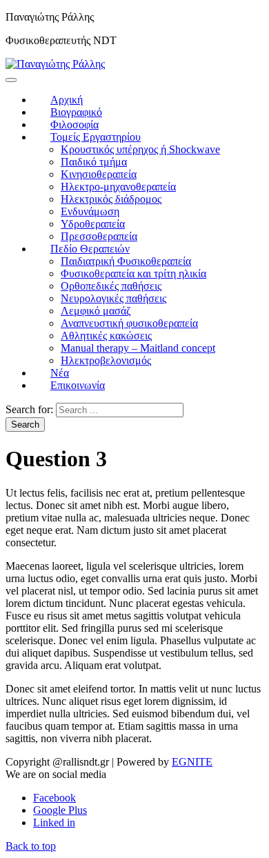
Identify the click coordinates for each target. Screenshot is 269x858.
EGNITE (192, 762)
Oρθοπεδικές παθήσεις (111, 286)
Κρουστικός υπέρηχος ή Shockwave (140, 149)
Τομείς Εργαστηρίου (95, 137)
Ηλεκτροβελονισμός (106, 360)
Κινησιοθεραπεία (99, 174)
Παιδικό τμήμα (94, 162)
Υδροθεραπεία (93, 224)
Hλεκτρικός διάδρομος (111, 199)
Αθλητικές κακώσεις (106, 335)
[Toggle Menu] (11, 80)
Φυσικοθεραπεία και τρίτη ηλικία (133, 273)
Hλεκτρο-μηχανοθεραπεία (118, 186)
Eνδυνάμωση (90, 211)
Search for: (29, 409)
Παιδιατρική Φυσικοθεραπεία (126, 261)
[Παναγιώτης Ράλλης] (55, 64)
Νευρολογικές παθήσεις (113, 298)
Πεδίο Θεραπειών (90, 249)
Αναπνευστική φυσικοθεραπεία (129, 323)
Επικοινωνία (77, 385)
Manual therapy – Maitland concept (138, 348)
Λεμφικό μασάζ (96, 311)
